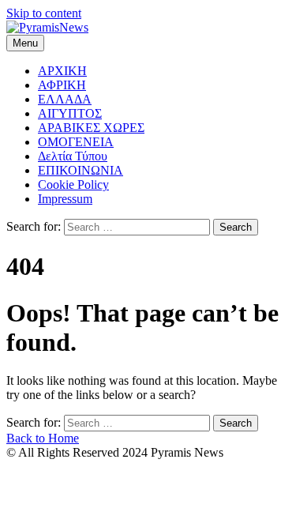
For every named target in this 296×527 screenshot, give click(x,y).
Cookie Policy (73, 184)
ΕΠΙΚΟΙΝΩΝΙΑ (80, 170)
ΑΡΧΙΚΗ (62, 70)
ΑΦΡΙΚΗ (62, 85)
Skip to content (43, 13)
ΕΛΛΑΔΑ (65, 99)
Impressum (65, 198)
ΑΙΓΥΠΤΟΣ (70, 113)
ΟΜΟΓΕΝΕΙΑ (76, 142)
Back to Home (42, 438)
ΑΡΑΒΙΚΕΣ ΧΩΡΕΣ (91, 127)
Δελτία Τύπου (72, 156)
